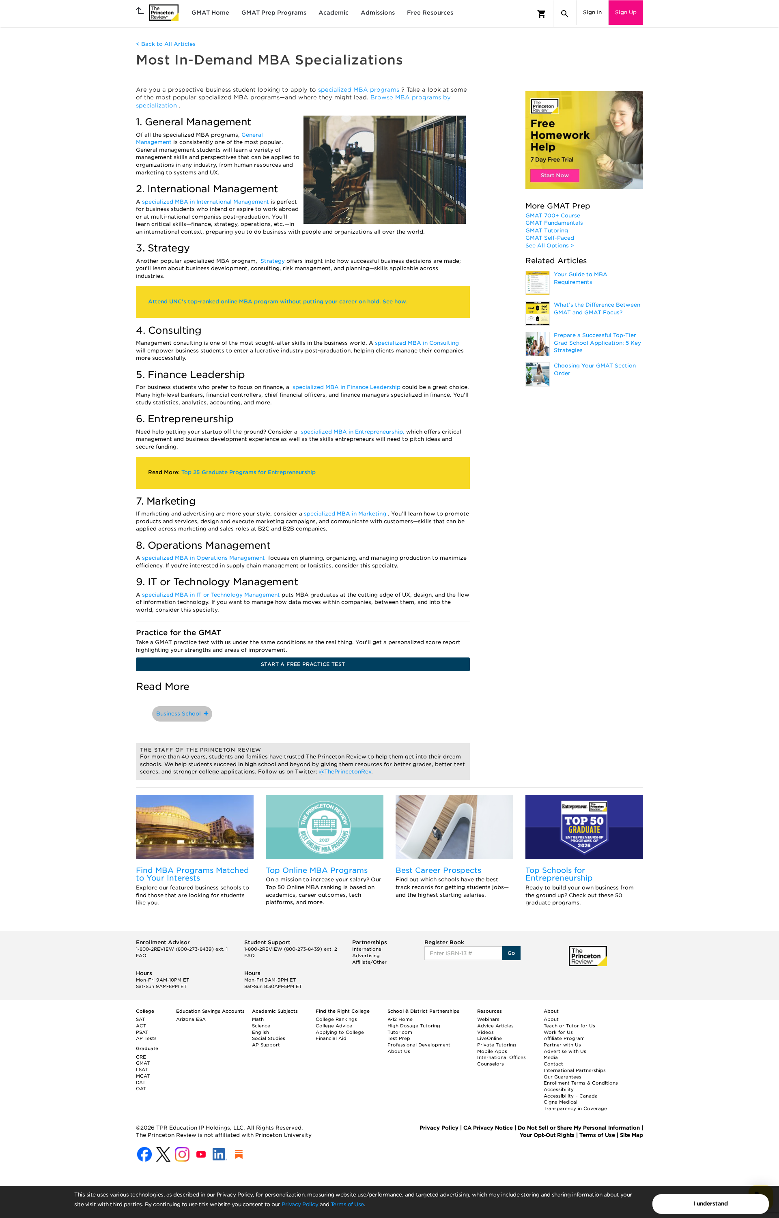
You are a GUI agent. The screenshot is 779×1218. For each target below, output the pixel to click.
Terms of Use (347, 1204)
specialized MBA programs (359, 89)
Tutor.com (399, 1032)
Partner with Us (562, 1045)
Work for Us (558, 1032)
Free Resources (430, 12)
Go (511, 953)
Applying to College (340, 1032)
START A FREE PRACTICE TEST (303, 664)
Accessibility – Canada (571, 1096)
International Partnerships (575, 1070)
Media (551, 1057)
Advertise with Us (565, 1051)
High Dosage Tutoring (413, 1026)
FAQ (141, 955)
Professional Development (418, 1045)
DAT (140, 1082)
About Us (398, 1051)
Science (261, 1026)
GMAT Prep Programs (273, 12)
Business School (180, 714)
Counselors (490, 1064)
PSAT (142, 1032)
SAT (140, 1019)
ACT (141, 1026)
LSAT (142, 1069)
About (551, 1019)
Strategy (273, 261)
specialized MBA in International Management (206, 202)
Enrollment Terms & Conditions (581, 1083)
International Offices (501, 1057)
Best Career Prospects (438, 870)
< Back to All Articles (166, 44)
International (367, 949)
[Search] (564, 13)
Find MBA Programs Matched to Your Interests (192, 874)
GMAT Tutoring (546, 231)
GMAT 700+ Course (552, 216)
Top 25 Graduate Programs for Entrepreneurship (248, 472)
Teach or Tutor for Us (569, 1026)
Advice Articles (495, 1026)
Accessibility (559, 1089)
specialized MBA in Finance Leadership (347, 387)
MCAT (143, 1076)
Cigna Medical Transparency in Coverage (575, 1105)
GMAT (143, 1063)
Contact (553, 1064)
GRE (141, 1057)
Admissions (378, 12)
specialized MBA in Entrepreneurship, (353, 432)
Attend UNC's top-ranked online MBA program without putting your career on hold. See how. (278, 302)
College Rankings (336, 1019)
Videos (485, 1032)
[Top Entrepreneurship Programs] (584, 827)
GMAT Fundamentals (554, 223)
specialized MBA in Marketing (346, 514)
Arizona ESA (191, 1019)
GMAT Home (210, 12)
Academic (333, 12)
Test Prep (398, 1038)
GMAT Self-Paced (549, 238)
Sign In (592, 12)
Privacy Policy (300, 1204)
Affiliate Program (564, 1038)
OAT (141, 1088)
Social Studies (268, 1038)
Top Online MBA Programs (317, 870)
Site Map (631, 1135)
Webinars (488, 1019)
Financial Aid (331, 1038)
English (260, 1032)
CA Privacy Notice (488, 1128)
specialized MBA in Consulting (417, 343)
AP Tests (146, 1038)
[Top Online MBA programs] (324, 827)
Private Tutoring (496, 1045)
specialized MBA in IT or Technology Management (212, 595)
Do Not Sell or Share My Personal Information (579, 1128)
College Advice (334, 1026)
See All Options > (549, 246)
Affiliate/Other (369, 962)
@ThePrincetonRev (345, 772)
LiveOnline (489, 1038)
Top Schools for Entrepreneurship (559, 874)
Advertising (366, 955)
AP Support (266, 1045)
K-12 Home (400, 1019)
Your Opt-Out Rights (547, 1135)
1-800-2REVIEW (182, 949)
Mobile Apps (492, 1051)
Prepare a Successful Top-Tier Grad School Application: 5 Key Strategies (597, 342)
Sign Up (626, 12)
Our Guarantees (562, 1077)
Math (258, 1019)
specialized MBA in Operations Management (204, 558)
